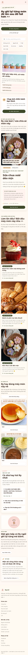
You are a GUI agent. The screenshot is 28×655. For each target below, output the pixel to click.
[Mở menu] (25, 2)
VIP (2, 615)
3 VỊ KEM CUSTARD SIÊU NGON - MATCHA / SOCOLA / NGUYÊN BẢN (13, 491)
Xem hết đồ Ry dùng (14, 396)
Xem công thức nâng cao (10, 578)
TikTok (2, 640)
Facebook (3, 638)
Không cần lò (6, 43)
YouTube (3, 643)
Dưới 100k (5, 46)
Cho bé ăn (13, 46)
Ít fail (22, 43)
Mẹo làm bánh (4, 608)
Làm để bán (4, 627)
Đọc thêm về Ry (6, 552)
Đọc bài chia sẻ (14, 207)
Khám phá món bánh (6, 611)
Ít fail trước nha (4, 629)
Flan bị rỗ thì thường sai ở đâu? (12, 508)
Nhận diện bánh (15, 111)
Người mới (15, 43)
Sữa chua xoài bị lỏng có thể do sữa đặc (13, 501)
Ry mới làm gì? (14, 32)
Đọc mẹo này (7, 496)
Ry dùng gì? (4, 613)
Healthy (21, 46)
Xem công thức (15, 28)
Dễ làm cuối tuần (5, 631)
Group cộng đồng (5, 645)
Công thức (3, 604)
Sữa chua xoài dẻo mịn (11, 177)
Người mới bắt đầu (5, 622)
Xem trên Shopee (14, 429)
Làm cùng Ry (4, 606)
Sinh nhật (5, 49)
